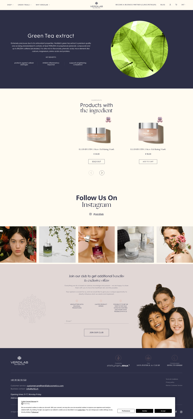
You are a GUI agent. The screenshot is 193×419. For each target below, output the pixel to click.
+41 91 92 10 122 (18, 380)
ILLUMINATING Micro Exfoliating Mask (96, 150)
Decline (144, 411)
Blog (162, 5)
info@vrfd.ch (32, 388)
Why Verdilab (42, 5)
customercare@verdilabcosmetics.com (45, 385)
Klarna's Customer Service (174, 385)
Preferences (126, 411)
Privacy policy (170, 382)
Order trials (24, 5)
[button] (101, 172)
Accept (163, 411)
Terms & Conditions (172, 379)
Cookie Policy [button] (81, 410)
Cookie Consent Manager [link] (29, 401)
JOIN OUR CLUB (96, 332)
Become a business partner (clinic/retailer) (136, 5)
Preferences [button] (34, 412)
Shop (9, 5)
